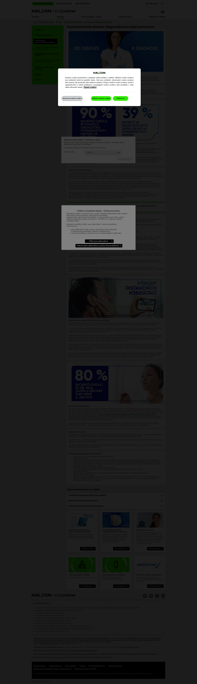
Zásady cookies (90, 87)
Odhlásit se (121, 98)
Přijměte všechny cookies (101, 98)
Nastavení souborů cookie (72, 98)
